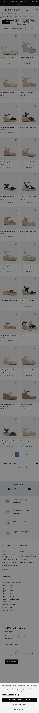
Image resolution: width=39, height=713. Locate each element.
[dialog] (19, 698)
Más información (22, 692)
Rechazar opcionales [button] (19, 705)
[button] (19, 695)
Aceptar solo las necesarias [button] (19, 700)
